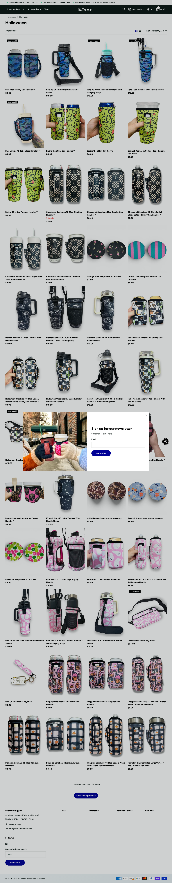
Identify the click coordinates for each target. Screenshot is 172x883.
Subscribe (101, 453)
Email (94, 439)
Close (146, 415)
